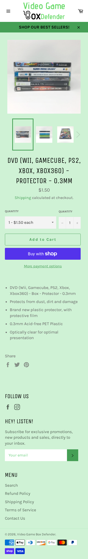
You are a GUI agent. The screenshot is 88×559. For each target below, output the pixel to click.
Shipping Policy (19, 501)
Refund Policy (17, 493)
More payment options (43, 266)
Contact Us (15, 518)
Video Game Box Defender (36, 534)
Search (11, 485)
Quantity (12, 211)
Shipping (23, 197)
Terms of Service (20, 509)
